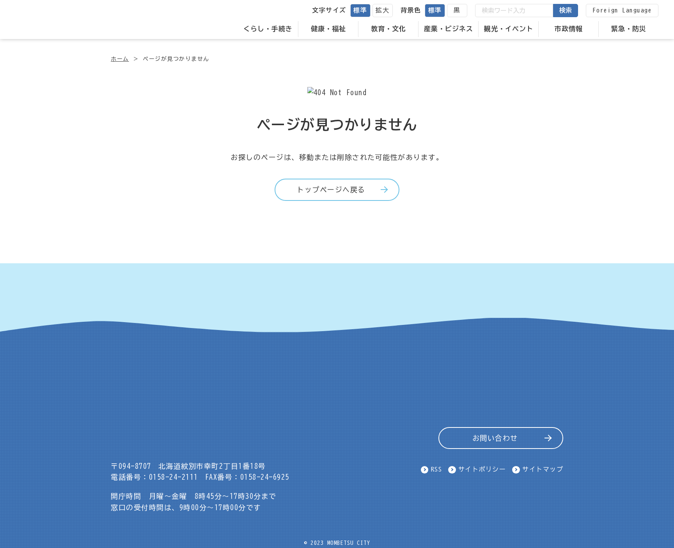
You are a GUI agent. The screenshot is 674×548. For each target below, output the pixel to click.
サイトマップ (542, 469)
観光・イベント (508, 28)
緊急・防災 (628, 28)
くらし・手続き (268, 28)
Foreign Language (622, 10)
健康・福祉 (328, 28)
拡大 (382, 10)
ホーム (120, 59)
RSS (436, 469)
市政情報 (569, 28)
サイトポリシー (482, 469)
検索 (565, 10)
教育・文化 (388, 28)
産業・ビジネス (448, 28)
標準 (360, 10)
